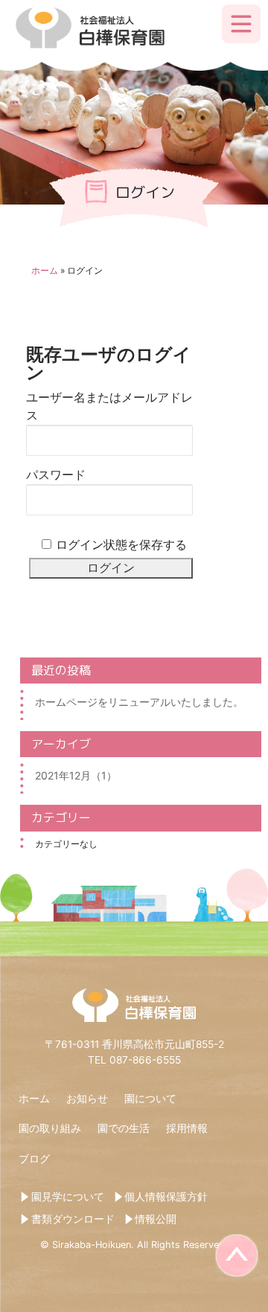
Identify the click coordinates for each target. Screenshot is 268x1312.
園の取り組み (50, 1128)
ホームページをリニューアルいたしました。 (139, 701)
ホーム (44, 270)
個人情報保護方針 (166, 1197)
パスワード (56, 475)
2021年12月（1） (76, 775)
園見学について (67, 1197)
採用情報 (187, 1128)
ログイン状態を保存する (121, 544)
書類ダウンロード (73, 1219)
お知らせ (87, 1098)
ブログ (34, 1159)
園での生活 (124, 1128)
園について (150, 1098)
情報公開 (155, 1219)
